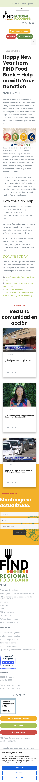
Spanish (20, 9)
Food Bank (25, 277)
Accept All (19, 768)
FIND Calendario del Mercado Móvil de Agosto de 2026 (16, 598)
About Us (4, 605)
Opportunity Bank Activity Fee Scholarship (17, 649)
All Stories (13, 50)
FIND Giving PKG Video (15, 289)
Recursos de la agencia (10, 632)
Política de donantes (8, 646)
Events (2, 609)
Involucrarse (5, 602)
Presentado (15, 277)
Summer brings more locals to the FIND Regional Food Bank (18, 471)
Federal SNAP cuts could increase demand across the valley (18, 361)
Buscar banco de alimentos (17, 283)
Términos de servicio (9, 622)
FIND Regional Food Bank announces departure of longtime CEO (19, 416)
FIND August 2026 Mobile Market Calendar (17, 593)
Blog (7, 277)
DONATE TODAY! (16, 256)
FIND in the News (7, 612)
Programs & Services (9, 590)
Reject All (19, 778)
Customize (19, 773)
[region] (19, 766)
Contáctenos (5, 615)
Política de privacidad (9, 619)
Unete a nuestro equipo (10, 636)
